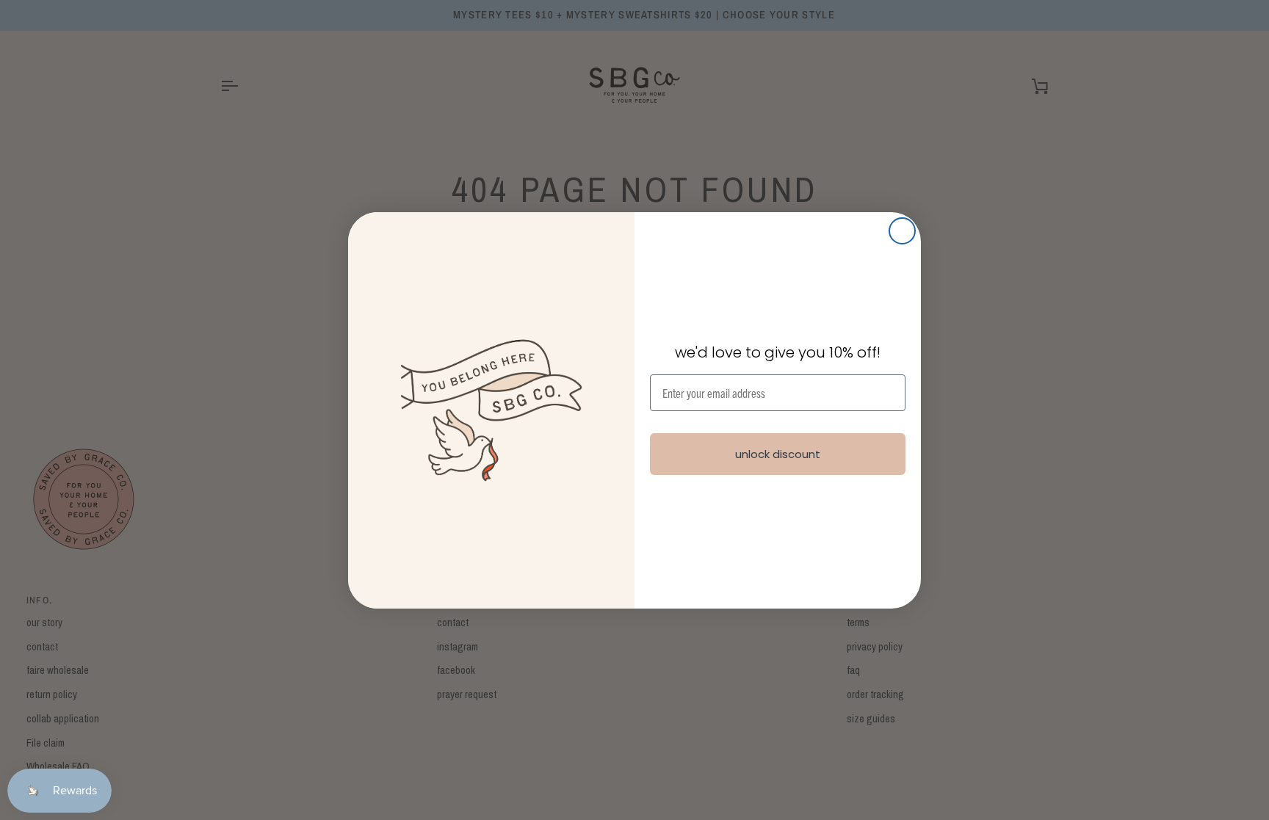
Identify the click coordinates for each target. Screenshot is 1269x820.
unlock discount (777, 454)
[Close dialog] (902, 231)
